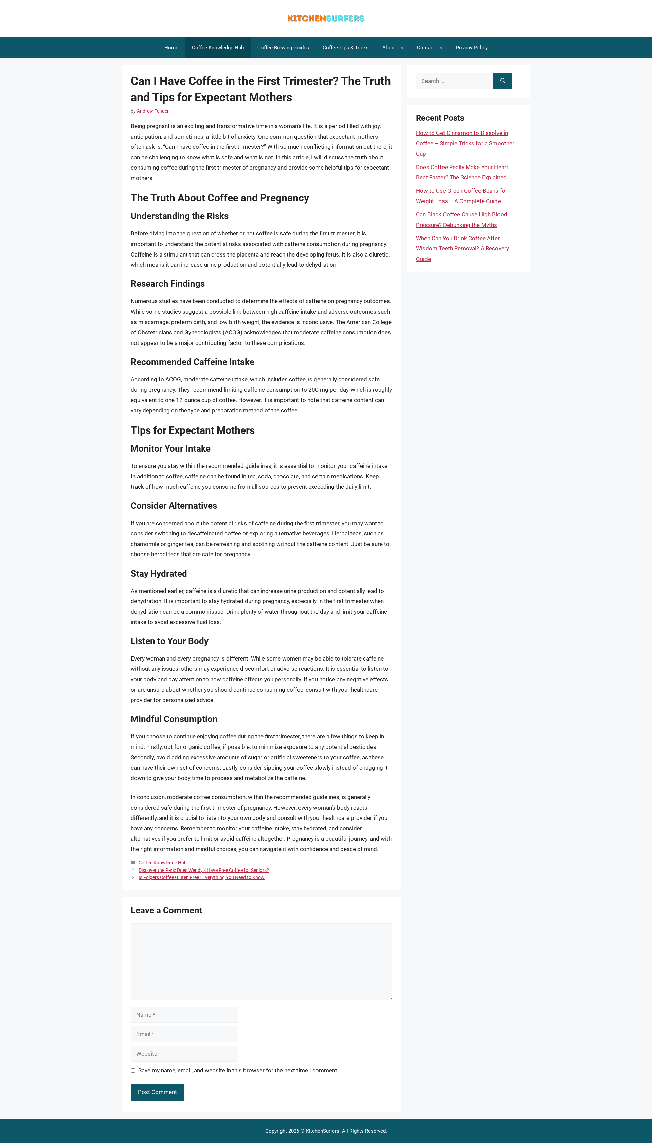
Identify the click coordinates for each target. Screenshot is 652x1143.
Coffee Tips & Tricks (346, 48)
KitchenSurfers (322, 1131)
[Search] (502, 81)
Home (171, 48)
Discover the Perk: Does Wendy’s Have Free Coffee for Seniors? (204, 870)
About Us (392, 48)
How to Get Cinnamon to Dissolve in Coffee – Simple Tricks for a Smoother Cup (465, 143)
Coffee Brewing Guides (283, 48)
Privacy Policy (472, 48)
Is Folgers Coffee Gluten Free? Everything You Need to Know (202, 877)
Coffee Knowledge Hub (218, 48)
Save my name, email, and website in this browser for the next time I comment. (238, 1070)
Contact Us (429, 48)
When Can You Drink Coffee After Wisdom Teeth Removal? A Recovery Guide (462, 248)
